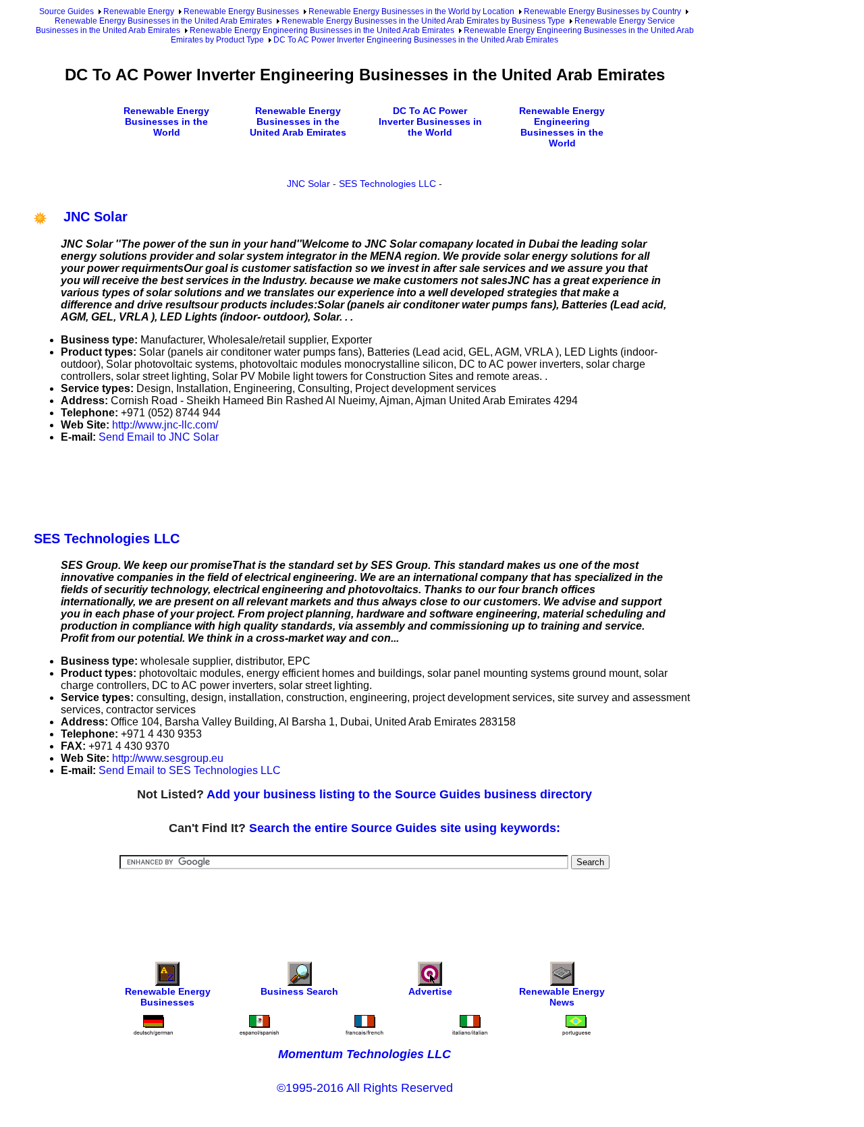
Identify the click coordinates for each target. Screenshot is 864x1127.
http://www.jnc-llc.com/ (165, 425)
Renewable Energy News (562, 996)
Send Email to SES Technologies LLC (190, 770)
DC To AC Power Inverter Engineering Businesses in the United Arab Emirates (415, 40)
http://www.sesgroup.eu (167, 758)
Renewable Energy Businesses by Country (602, 11)
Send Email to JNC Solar (159, 437)
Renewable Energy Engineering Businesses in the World (562, 126)
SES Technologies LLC (387, 183)
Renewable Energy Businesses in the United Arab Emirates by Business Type (423, 21)
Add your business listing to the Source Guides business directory (399, 794)
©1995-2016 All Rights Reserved (365, 1088)
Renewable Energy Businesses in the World (166, 121)
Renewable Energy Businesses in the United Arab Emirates (163, 21)
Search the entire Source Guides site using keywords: (404, 828)
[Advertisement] (279, 484)
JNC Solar (308, 183)
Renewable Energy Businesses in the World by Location (411, 11)
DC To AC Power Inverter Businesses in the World (430, 121)
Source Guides (66, 11)
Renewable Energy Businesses (241, 11)
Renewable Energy (138, 11)
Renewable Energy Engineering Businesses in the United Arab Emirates (322, 30)
